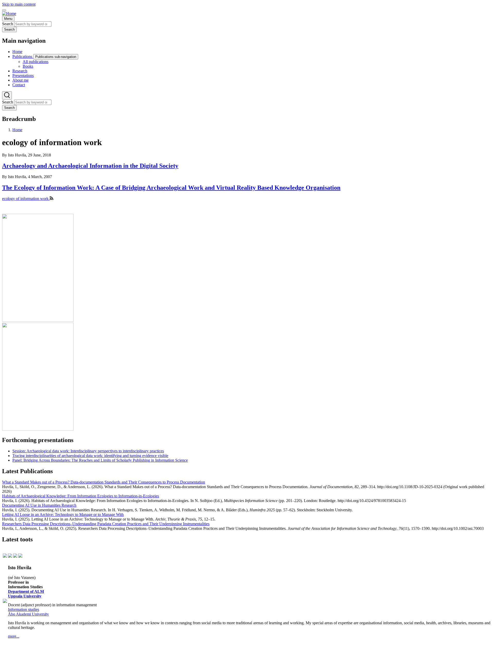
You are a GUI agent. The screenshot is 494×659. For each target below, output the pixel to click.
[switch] (4, 10)
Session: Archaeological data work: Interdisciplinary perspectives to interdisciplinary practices (88, 451)
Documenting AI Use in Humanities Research (39, 505)
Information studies (23, 609)
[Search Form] (7, 95)
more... (13, 636)
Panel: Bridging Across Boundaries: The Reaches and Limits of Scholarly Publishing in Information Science (100, 460)
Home (17, 130)
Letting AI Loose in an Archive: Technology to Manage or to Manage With (63, 514)
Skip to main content (19, 4)
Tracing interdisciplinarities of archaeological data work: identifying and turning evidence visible (90, 455)
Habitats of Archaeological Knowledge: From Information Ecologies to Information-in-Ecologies (80, 496)
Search (7, 24)
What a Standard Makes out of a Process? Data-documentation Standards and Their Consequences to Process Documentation (103, 482)
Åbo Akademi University (28, 614)
